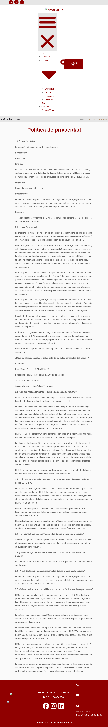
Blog (43, 103)
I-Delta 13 (45, 57)
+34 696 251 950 (84, 691)
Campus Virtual (48, 110)
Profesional (49, 96)
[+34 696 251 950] (77, 685)
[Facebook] (46, 706)
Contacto (45, 107)
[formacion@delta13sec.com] (77, 695)
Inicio (43, 53)
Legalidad (40, 722)
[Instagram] (53, 706)
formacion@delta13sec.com (89, 701)
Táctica (48, 92)
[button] (47, 32)
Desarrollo (49, 99)
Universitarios (51, 89)
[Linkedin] (61, 706)
